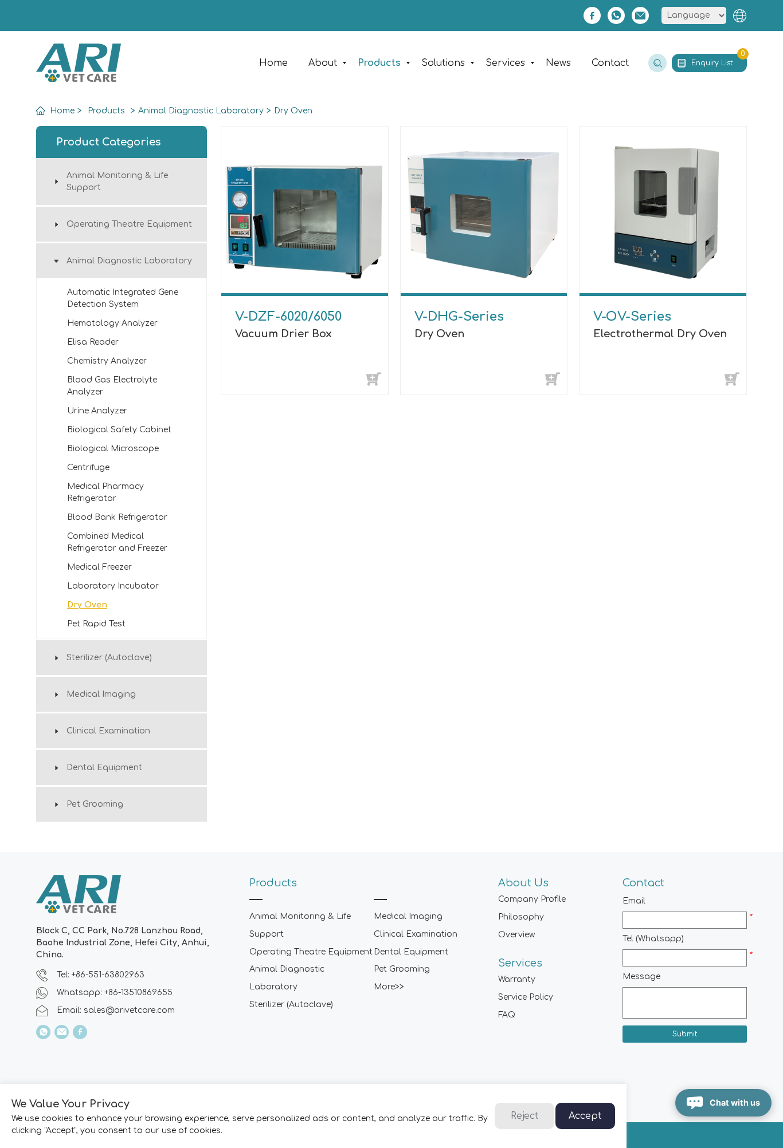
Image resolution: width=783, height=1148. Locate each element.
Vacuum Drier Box (283, 334)
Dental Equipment (104, 767)
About (322, 63)
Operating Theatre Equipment (129, 224)
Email (634, 901)
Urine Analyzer (97, 411)
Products (106, 110)
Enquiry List (718, 60)
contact (610, 63)
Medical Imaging (101, 694)
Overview (516, 934)
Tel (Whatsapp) (653, 938)
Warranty (516, 979)
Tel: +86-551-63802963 (100, 975)
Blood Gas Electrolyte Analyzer (112, 386)
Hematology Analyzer (112, 323)
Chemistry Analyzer (107, 361)
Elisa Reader (93, 342)
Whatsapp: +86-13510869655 (115, 992)
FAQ (506, 1015)
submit (684, 1034)
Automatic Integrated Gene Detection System (122, 298)
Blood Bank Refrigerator (117, 517)
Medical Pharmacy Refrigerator (105, 492)
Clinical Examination (108, 731)
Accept (585, 1116)
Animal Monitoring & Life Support (117, 181)
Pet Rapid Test (96, 624)
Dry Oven (293, 110)
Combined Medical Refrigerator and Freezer (117, 542)
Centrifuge (88, 467)
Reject (524, 1116)
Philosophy (521, 917)
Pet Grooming (94, 804)
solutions (443, 63)
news (558, 63)
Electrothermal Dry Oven (660, 334)
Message (641, 976)
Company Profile (532, 899)
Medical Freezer (99, 567)
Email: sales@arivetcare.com (116, 1010)
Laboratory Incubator (113, 586)
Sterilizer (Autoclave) (109, 657)
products (379, 63)
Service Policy (525, 997)
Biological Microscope (113, 448)
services (505, 63)
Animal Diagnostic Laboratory (201, 110)
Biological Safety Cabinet (119, 429)
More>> (389, 987)
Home (273, 63)
